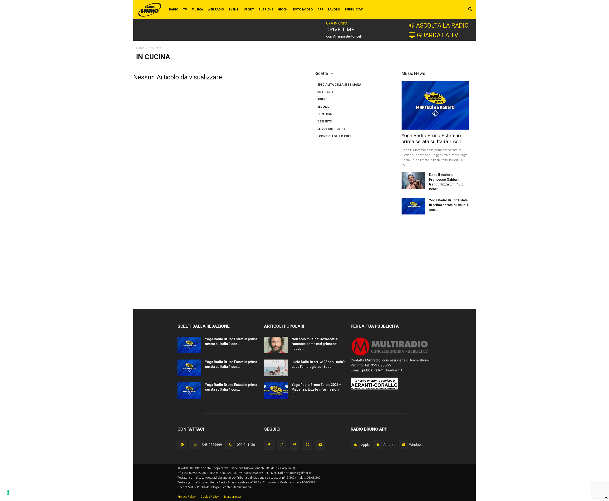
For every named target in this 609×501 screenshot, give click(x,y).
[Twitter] (307, 445)
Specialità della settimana (339, 85)
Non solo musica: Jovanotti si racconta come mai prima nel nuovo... (315, 343)
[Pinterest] (294, 445)
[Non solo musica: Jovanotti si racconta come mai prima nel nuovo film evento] (276, 345)
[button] (470, 10)
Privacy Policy (186, 497)
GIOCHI (283, 9)
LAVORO (334, 9)
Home (140, 48)
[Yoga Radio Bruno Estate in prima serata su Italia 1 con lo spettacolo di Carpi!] (435, 105)
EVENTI (234, 9)
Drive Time (340, 30)
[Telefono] (230, 444)
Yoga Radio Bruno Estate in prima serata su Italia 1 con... (433, 138)
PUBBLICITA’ (354, 9)
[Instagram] (281, 444)
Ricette (321, 73)
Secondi (323, 107)
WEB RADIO (216, 9)
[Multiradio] (390, 355)
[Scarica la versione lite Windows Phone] (403, 444)
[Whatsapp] (195, 444)
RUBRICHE (266, 9)
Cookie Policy (210, 497)
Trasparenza (232, 497)
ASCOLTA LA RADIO (442, 25)
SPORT (249, 9)
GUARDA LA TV (437, 35)
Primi (321, 99)
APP (320, 9)
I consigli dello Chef (334, 136)
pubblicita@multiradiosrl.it (382, 370)
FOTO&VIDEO (303, 9)
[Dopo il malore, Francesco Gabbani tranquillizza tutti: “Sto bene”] (413, 180)
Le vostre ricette (331, 129)
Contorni (325, 114)
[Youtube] (320, 445)
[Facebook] (269, 445)
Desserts (324, 121)
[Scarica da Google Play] (378, 444)
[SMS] (182, 444)
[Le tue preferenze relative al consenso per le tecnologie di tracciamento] (8, 492)
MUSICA (197, 9)
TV (185, 9)
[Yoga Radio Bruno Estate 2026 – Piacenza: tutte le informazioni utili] (276, 390)
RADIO (173, 9)
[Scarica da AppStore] (355, 444)
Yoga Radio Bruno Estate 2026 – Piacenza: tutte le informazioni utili (316, 389)
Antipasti (325, 92)
